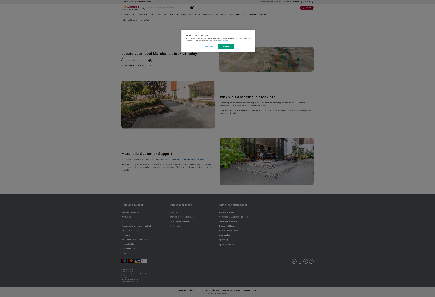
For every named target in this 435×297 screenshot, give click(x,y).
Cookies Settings (209, 46)
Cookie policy (223, 40)
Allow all (226, 46)
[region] (218, 41)
